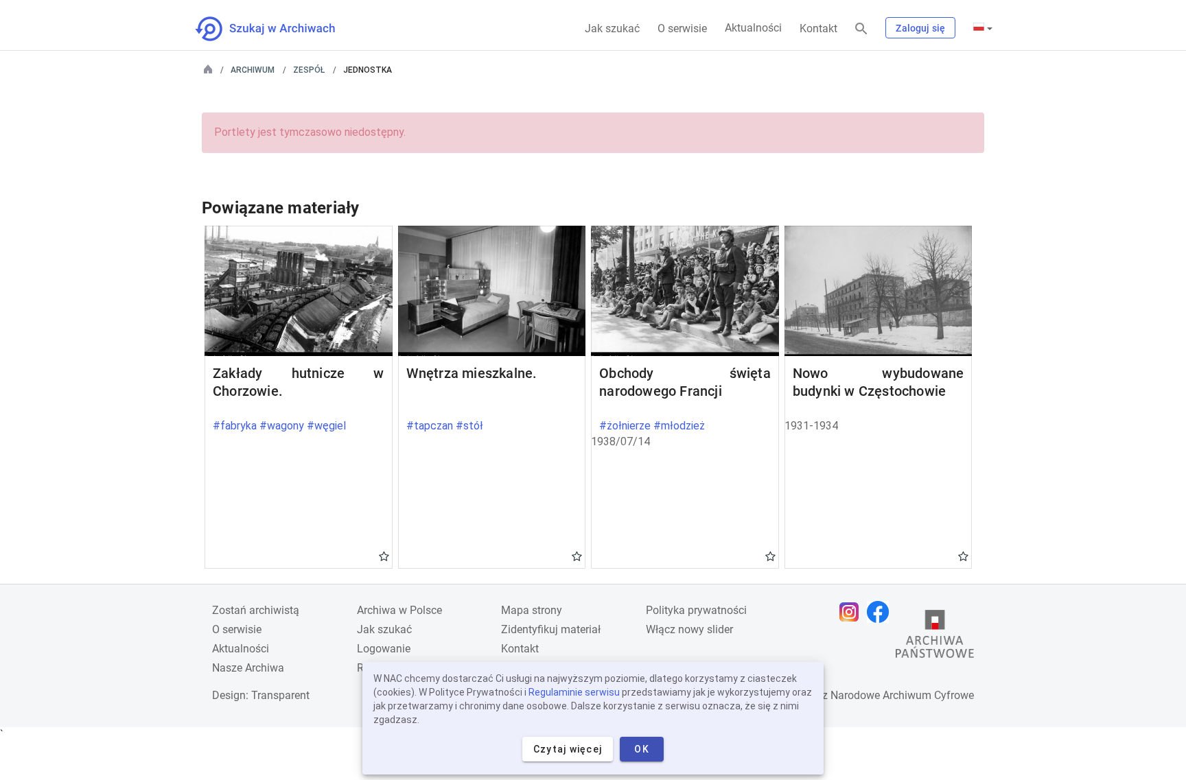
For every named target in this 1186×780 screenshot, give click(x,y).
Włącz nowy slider (689, 629)
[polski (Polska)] (982, 28)
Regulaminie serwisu (574, 692)
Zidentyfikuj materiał (551, 629)
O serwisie (682, 28)
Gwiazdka (384, 556)
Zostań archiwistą (255, 610)
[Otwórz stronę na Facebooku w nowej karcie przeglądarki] (881, 612)
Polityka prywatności (696, 610)
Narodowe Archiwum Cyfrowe (902, 695)
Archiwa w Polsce (399, 610)
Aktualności (753, 27)
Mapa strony (531, 610)
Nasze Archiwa (248, 667)
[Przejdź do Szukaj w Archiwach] (278, 28)
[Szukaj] (861, 29)
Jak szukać (612, 28)
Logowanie (383, 648)
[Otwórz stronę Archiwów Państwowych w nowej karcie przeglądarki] (935, 637)
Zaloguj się (920, 28)
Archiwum (253, 70)
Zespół (309, 70)
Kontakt (818, 28)
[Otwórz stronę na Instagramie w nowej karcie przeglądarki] (852, 612)
